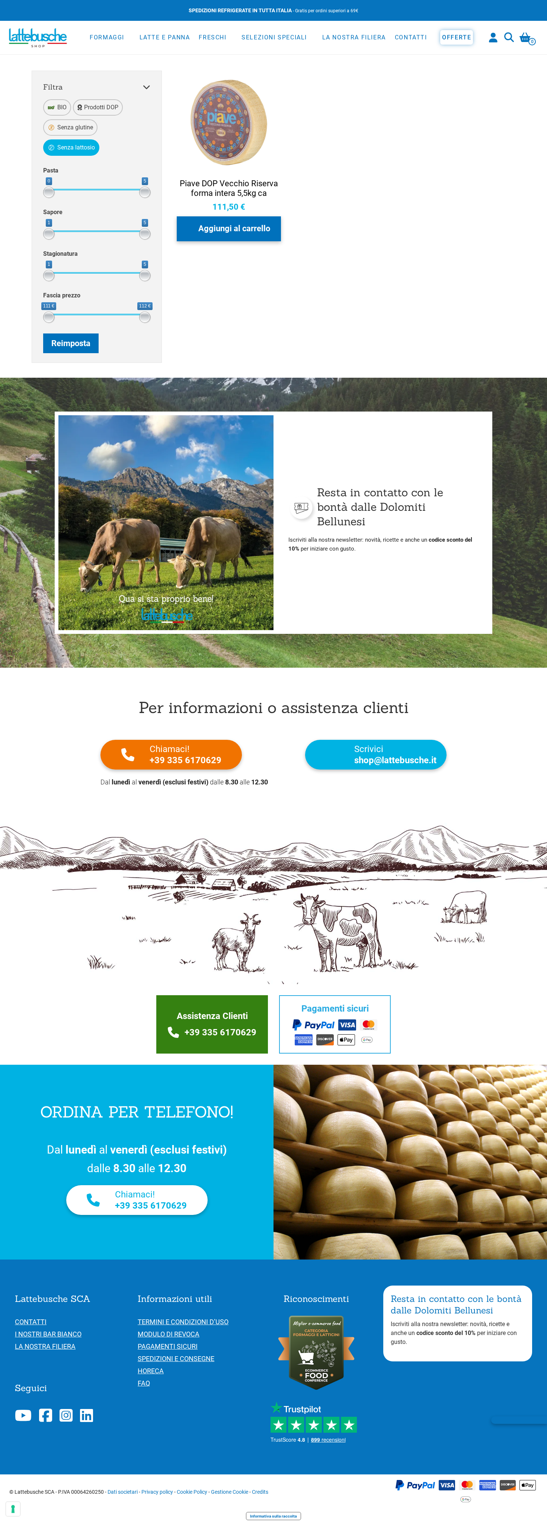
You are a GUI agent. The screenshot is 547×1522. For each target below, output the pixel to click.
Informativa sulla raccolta (273, 1516)
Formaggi (107, 37)
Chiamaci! (185, 754)
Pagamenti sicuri (168, 1346)
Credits (260, 1492)
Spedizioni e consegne (176, 1359)
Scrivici (395, 754)
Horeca (151, 1371)
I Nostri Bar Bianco (48, 1334)
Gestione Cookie (229, 1492)
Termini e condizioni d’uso (183, 1322)
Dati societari (123, 1492)
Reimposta (70, 343)
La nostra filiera (354, 37)
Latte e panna (165, 37)
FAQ (144, 1383)
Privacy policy (157, 1492)
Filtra (53, 86)
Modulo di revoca (168, 1334)
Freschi (212, 37)
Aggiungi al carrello (234, 228)
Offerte (456, 37)
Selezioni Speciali (274, 37)
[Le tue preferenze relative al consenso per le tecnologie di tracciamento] (13, 1509)
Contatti (411, 37)
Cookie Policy (192, 1492)
